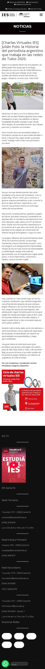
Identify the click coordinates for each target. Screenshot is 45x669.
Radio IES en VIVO (35, 9)
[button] (5, 663)
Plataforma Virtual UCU (23, 4)
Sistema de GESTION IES (17, 2)
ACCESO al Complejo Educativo (17, 9)
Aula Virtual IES (33, 2)
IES (16, 665)
